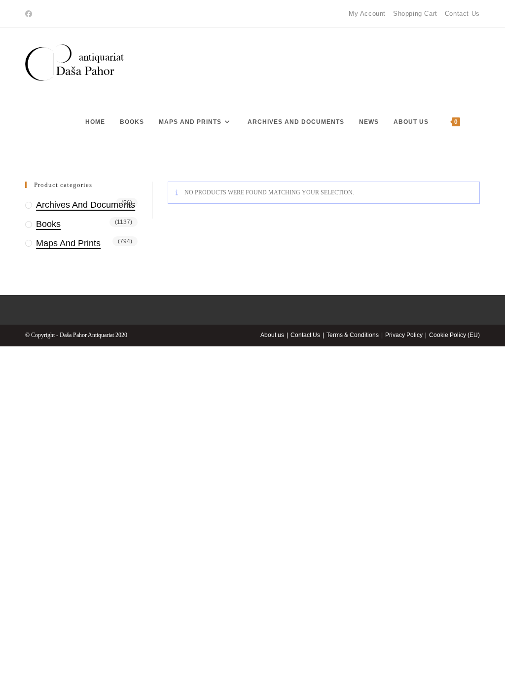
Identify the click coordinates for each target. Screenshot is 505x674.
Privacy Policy (404, 335)
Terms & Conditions (352, 335)
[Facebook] (30, 14)
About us (272, 335)
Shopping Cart (415, 13)
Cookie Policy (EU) (454, 335)
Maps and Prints (68, 243)
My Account (367, 13)
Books (48, 224)
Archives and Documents (85, 205)
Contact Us (462, 13)
